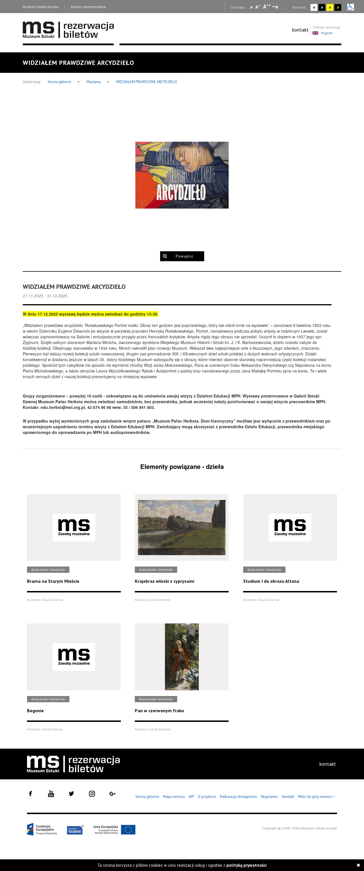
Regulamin (269, 796)
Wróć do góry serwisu (316, 797)
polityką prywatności (246, 865)
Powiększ (184, 256)
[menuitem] (300, 30)
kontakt (300, 29)
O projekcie (207, 796)
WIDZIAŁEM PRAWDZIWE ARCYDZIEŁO (146, 81)
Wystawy (94, 81)
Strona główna (59, 81)
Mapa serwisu (174, 796)
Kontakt (288, 796)
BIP (191, 796)
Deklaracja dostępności (238, 796)
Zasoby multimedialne (88, 7)
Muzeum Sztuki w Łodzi (41, 7)
